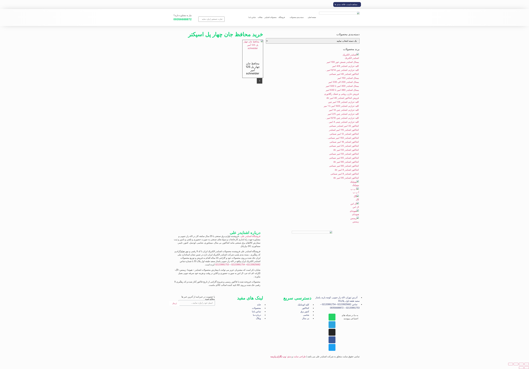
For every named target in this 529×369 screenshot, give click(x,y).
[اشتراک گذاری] (516, 364)
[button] (347, 4)
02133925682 (253, 264)
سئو (289, 356)
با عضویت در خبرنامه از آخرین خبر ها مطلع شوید (198, 298)
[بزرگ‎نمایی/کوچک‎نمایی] (526, 364)
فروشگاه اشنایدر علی (250, 236)
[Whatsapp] (332, 317)
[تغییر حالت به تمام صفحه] (521, 364)
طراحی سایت (299, 356)
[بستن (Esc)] (510, 364)
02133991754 (238, 264)
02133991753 (222, 264)
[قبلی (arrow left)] (526, 368)
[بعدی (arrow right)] (521, 368)
